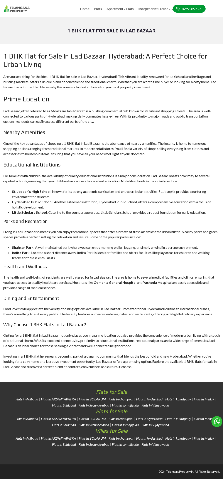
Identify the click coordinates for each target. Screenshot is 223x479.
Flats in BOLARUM (92, 399)
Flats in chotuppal (121, 399)
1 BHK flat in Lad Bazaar (40, 335)
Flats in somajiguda (125, 405)
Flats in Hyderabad (149, 399)
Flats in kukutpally (178, 399)
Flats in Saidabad (64, 405)
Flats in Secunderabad (94, 405)
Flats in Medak (204, 399)
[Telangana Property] (16, 8)
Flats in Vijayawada (155, 405)
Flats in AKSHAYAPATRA (58, 399)
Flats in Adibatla (26, 399)
